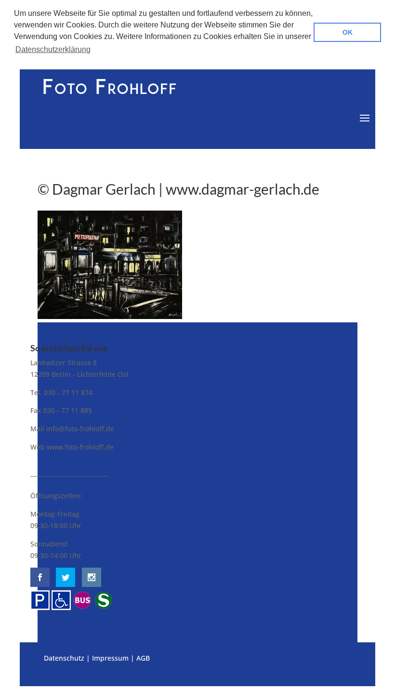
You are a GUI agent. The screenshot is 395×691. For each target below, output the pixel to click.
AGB (143, 658)
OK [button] (347, 32)
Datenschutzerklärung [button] (53, 49)
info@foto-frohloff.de (80, 428)
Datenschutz (64, 658)
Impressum (110, 658)
